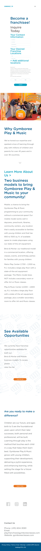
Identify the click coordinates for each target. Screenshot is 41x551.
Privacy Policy (6, 545)
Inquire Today (20, 486)
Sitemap (23, 545)
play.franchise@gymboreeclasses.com (22, 533)
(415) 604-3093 (18, 528)
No (25, 79)
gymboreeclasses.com (23, 535)
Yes (15, 79)
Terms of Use (15, 545)
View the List (20, 379)
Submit (20, 84)
